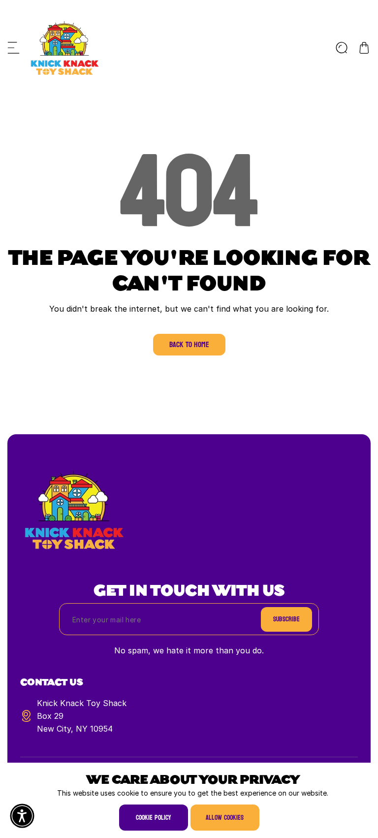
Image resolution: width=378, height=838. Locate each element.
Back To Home (189, 344)
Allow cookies (225, 817)
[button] (13, 47)
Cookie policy (153, 817)
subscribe (286, 619)
